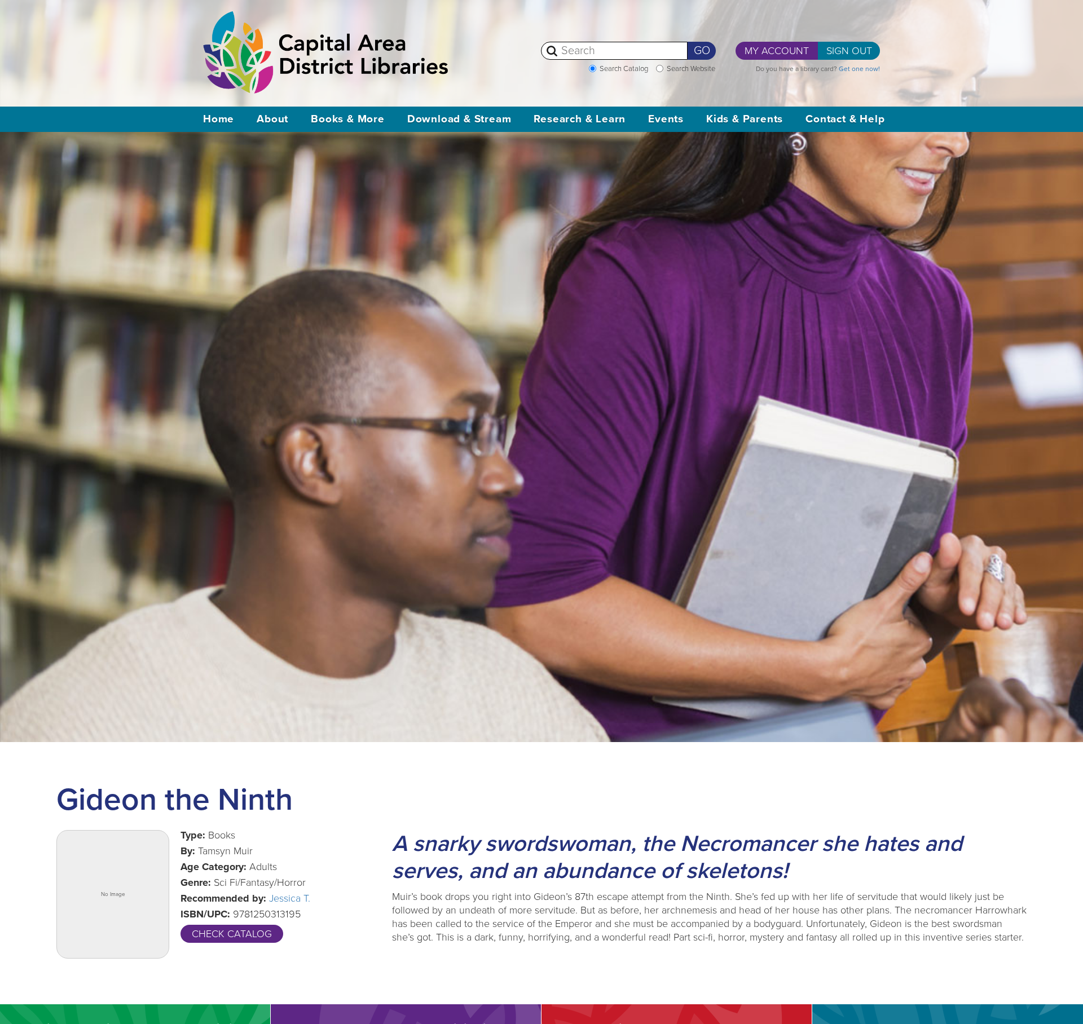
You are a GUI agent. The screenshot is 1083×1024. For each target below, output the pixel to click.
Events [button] (666, 119)
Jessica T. (289, 898)
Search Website (691, 68)
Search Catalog (624, 68)
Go (702, 51)
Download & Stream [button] (459, 119)
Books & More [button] (348, 119)
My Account (777, 51)
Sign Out (849, 51)
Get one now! (859, 69)
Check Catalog (232, 934)
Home (218, 119)
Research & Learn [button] (580, 119)
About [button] (272, 119)
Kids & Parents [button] (744, 119)
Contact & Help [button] (844, 119)
